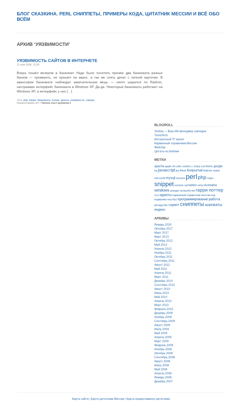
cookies (186, 166)
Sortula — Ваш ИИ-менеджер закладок (180, 131)
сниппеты (192, 204)
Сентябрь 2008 (164, 357)
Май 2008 (160, 369)
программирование (192, 199)
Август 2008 (162, 361)
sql (186, 185)
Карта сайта (80, 399)
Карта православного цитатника (148, 399)
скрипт (174, 205)
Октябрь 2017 (163, 228)
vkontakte (210, 185)
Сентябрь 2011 (164, 260)
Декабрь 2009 (163, 313)
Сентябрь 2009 (164, 321)
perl (191, 176)
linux (183, 170)
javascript (166, 170)
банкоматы (44, 100)
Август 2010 (162, 289)
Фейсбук (159, 147)
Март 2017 (161, 232)
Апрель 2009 (163, 337)
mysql (170, 178)
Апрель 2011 (162, 273)
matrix (216, 170)
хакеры (90, 100)
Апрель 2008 (163, 373)
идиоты (166, 195)
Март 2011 (161, 277)
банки (32, 100)
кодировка (160, 199)
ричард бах (161, 205)
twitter (192, 185)
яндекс (160, 209)
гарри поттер (209, 190)
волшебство (187, 190)
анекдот (175, 190)
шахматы (213, 204)
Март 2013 (161, 236)
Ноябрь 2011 (163, 252)
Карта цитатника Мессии (107, 399)
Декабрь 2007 (163, 381)
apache (159, 166)
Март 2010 (161, 305)
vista (200, 185)
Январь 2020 (163, 224)
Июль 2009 (161, 329)
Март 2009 (161, 341)
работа (214, 199)
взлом (55, 100)
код (213, 195)
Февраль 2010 (163, 309)
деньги (65, 100)
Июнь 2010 (161, 293)
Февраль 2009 (163, 345)
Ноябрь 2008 (163, 349)
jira (177, 170)
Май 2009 (160, 333)
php (25, 100)
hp (155, 170)
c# (173, 166)
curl (203, 166)
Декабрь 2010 (163, 281)
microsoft (159, 178)
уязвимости (77, 100)
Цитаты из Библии (166, 151)
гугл (156, 195)
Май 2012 (160, 244)
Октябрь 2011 (163, 256)
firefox (209, 166)
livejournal (194, 170)
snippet (164, 184)
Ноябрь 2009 (163, 317)
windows (161, 190)
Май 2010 (160, 297)
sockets (179, 185)
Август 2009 (162, 325)
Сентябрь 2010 (164, 285)
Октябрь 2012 (163, 240)
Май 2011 (160, 268)
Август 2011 (162, 264)
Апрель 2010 (163, 301)
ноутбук (172, 199)
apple (168, 166)
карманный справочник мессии (191, 195)
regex (210, 178)
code (178, 166)
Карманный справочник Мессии (175, 143)
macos (207, 170)
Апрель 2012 (163, 248)
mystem (180, 178)
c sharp (195, 166)
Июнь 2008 (161, 365)
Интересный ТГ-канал (169, 139)
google (218, 166)
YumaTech (161, 135)
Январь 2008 (163, 377)
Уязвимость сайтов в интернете (57, 60)
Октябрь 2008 (163, 353)
